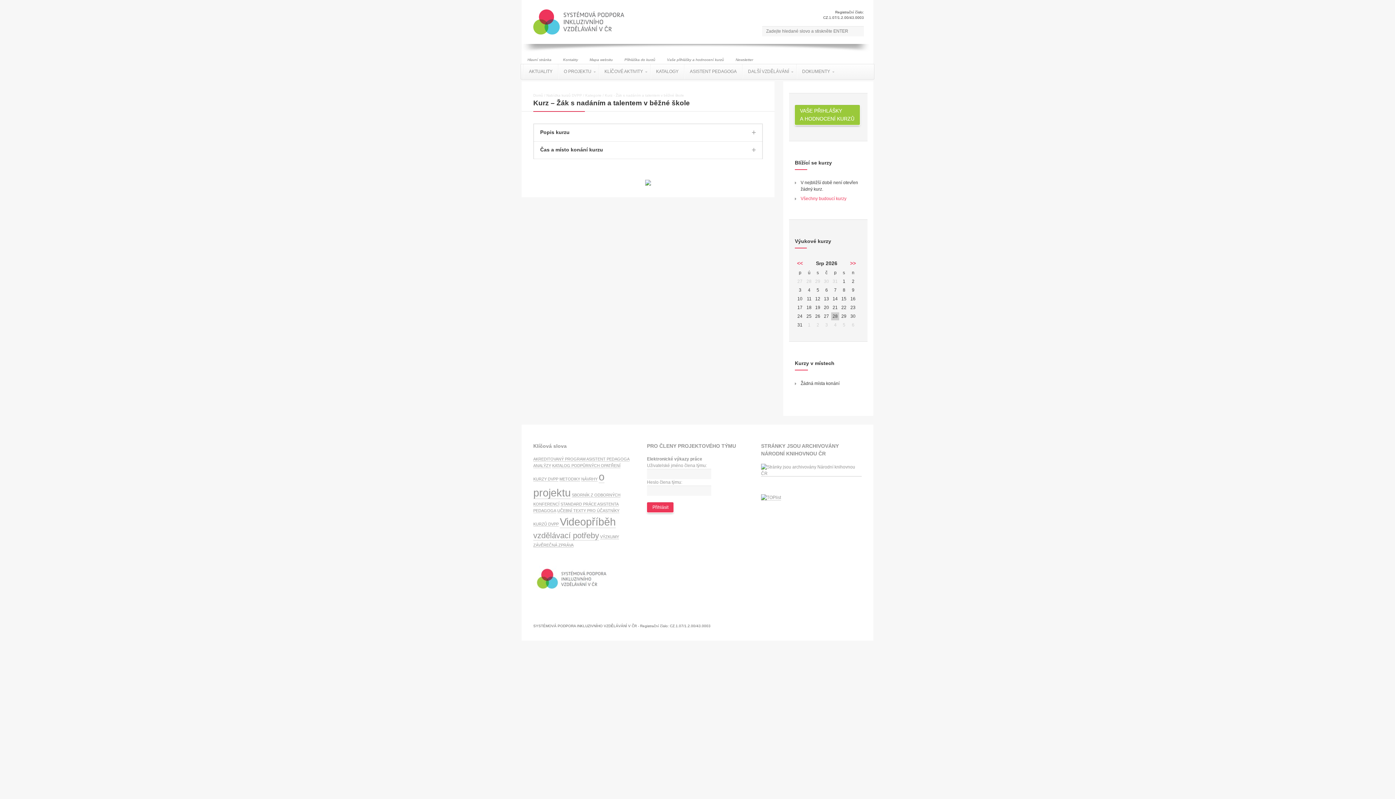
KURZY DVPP (545, 479)
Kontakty (570, 60)
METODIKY (569, 479)
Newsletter (744, 60)
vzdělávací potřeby (566, 535)
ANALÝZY (542, 465)
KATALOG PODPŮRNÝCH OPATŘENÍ (586, 465)
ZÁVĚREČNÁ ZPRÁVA (553, 545)
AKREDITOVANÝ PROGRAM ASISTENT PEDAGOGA (581, 459)
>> (853, 263)
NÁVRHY (589, 479)
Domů (538, 95)
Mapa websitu (601, 60)
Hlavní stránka (539, 60)
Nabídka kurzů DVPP (564, 95)
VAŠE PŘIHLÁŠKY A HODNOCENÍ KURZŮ (827, 115)
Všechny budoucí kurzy (823, 198)
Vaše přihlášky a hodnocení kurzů (695, 60)
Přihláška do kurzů (639, 60)
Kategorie (593, 95)
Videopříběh (588, 522)
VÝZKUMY (609, 537)
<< (800, 263)
